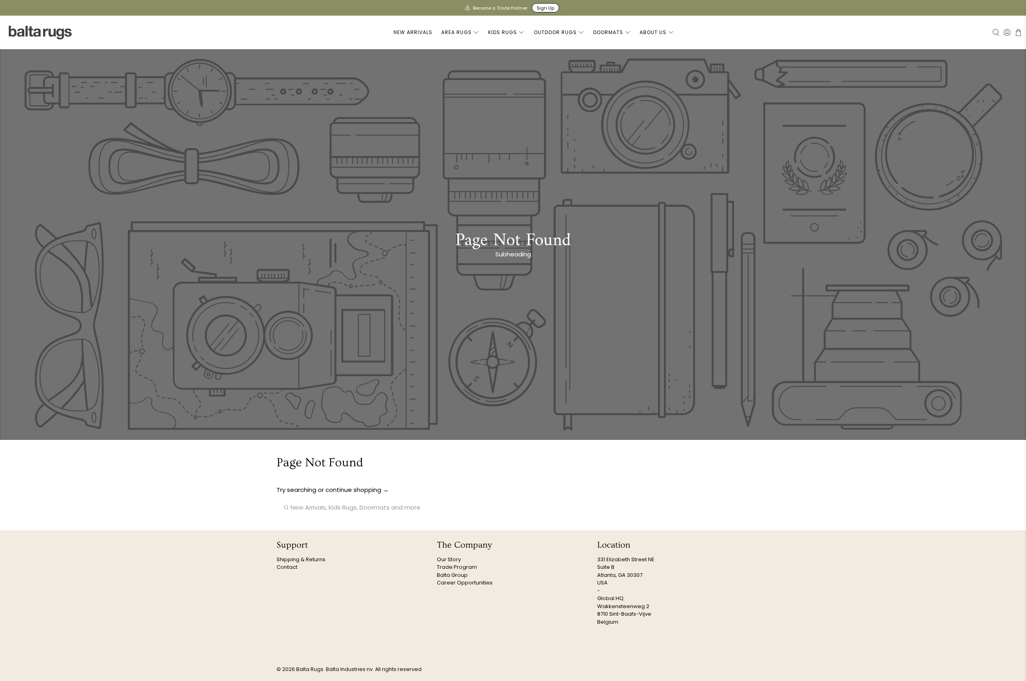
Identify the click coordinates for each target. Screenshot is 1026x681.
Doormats (608, 32)
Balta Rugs (309, 669)
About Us (653, 32)
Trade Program (457, 567)
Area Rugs (456, 32)
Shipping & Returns (301, 559)
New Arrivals (413, 32)
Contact (287, 567)
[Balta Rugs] (40, 32)
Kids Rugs (502, 32)
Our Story (449, 559)
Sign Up (545, 8)
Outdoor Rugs (555, 32)
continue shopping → (357, 490)
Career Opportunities (465, 582)
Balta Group (452, 575)
